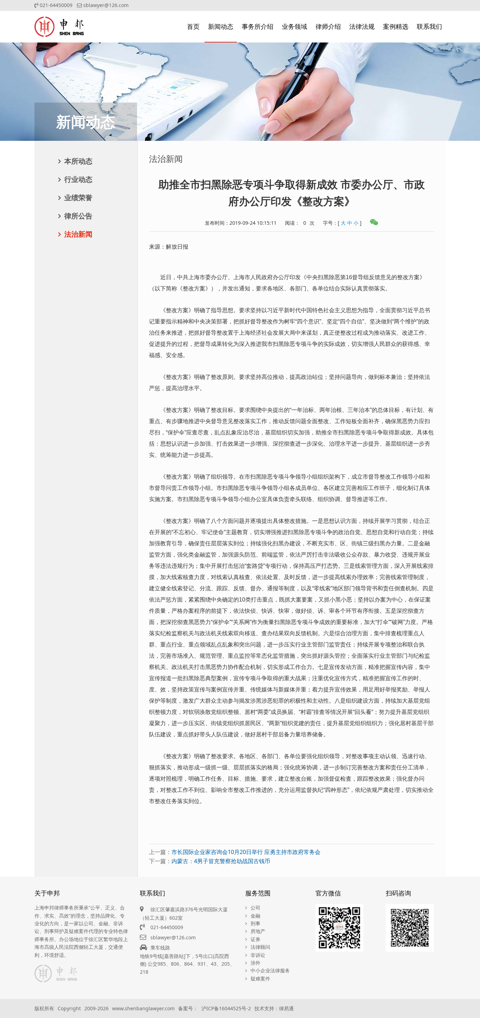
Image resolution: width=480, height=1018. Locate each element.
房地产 (258, 931)
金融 (255, 915)
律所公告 (78, 216)
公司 (255, 907)
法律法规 (362, 26)
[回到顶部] (470, 1008)
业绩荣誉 (78, 197)
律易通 (286, 1008)
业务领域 (294, 26)
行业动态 (78, 179)
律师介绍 (328, 26)
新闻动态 (220, 26)
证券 (255, 939)
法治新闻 (78, 234)
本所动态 (78, 161)
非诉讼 (258, 955)
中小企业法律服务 (270, 970)
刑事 (255, 923)
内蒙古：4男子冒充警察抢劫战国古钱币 (220, 861)
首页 (193, 26)
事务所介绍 (257, 26)
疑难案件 (260, 978)
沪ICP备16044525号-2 (226, 1008)
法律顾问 (260, 947)
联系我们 (429, 26)
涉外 (255, 962)
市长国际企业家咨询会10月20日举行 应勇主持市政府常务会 (245, 852)
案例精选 (395, 26)
